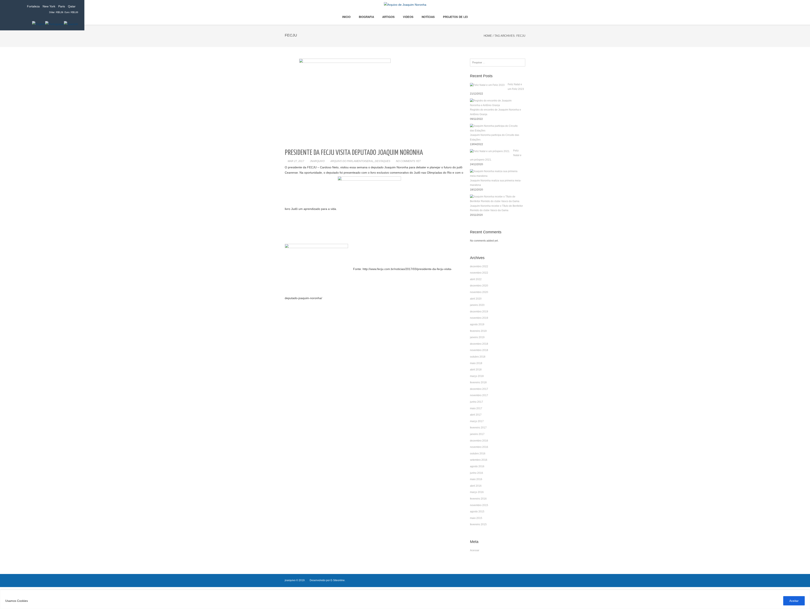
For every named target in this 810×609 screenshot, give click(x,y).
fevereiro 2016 (478, 498)
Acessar (474, 550)
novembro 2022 (479, 272)
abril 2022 (476, 279)
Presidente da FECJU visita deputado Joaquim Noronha (354, 152)
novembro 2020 (479, 292)
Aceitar (794, 600)
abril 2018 (476, 369)
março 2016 (477, 492)
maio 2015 (476, 518)
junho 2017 (476, 401)
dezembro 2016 (479, 440)
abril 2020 (476, 298)
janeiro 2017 (477, 434)
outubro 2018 (477, 356)
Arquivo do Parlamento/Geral (352, 161)
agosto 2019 (477, 324)
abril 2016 (476, 485)
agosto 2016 (477, 466)
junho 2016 (476, 472)
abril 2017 (476, 414)
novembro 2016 (479, 447)
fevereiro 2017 (478, 427)
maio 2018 (476, 363)
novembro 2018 (479, 350)
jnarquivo (317, 161)
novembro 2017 (479, 395)
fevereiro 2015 (478, 524)
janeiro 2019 (477, 337)
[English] (38, 23)
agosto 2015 (477, 511)
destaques (382, 161)
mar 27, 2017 (296, 161)
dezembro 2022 (479, 266)
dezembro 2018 (479, 343)
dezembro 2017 (479, 389)
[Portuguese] (54, 23)
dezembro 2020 (479, 285)
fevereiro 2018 (478, 382)
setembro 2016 (478, 459)
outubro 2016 (477, 453)
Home (488, 35)
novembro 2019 (479, 317)
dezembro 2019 (479, 311)
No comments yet (408, 161)
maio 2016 (476, 479)
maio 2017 (476, 408)
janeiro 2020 (477, 305)
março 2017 (477, 421)
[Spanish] (71, 23)
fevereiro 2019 (478, 330)
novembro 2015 (479, 505)
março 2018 (477, 376)
